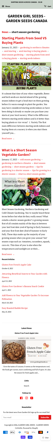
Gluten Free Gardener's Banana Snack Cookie (23, 286)
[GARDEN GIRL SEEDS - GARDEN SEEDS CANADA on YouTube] (31, 398)
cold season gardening (30, 159)
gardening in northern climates (34, 47)
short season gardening (12, 54)
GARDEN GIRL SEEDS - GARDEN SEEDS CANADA (26, 18)
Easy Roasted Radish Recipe (15, 308)
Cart (49, 6)
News (5, 32)
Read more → (8, 138)
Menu (7, 6)
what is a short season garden (31, 173)
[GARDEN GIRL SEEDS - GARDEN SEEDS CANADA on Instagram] (26, 398)
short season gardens (24, 166)
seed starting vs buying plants (33, 51)
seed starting (10, 51)
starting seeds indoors (30, 58)
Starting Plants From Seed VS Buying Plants (24, 40)
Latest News (26, 328)
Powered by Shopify (30, 428)
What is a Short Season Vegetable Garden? (19, 152)
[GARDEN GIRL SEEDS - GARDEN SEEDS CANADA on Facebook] (21, 398)
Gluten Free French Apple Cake (16, 264)
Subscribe (45, 417)
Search (26, 386)
